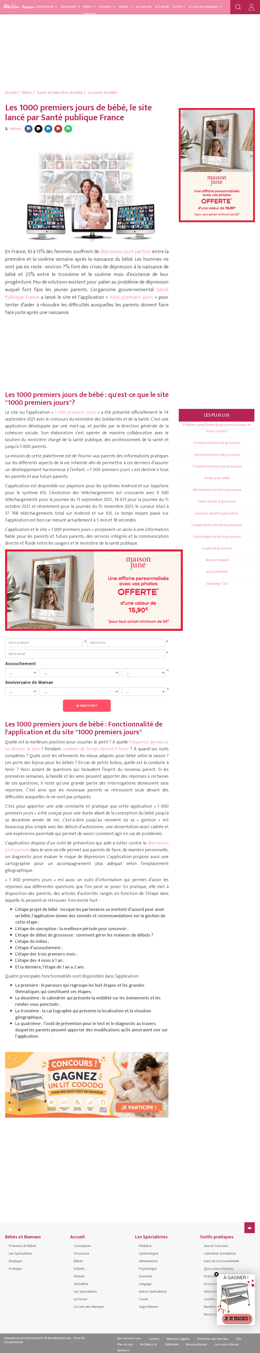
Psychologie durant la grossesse (217, 537)
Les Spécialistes (20, 1253)
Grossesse (69, 6)
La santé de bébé (102, 92)
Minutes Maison (196, 1344)
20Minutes (171, 1344)
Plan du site (125, 1344)
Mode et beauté (217, 560)
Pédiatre (145, 1246)
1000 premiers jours (131, 297)
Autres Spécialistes (153, 1291)
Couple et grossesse (217, 548)
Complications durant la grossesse (216, 525)
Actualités (144, 6)
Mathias (15, 129)
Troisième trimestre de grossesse (217, 466)
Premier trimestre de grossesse (217, 443)
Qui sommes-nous (129, 1338)
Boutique (15, 1261)
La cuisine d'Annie (226, 1344)
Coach (143, 1299)
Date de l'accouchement (221, 1261)
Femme (124, 6)
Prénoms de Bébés (22, 1246)
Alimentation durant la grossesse (217, 490)
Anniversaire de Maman (29, 682)
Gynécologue (148, 1253)
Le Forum (162, 6)
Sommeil (145, 1276)
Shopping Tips (217, 583)
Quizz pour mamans (219, 1269)
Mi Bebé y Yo (148, 1344)
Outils (177, 6)
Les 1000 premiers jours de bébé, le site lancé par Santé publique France (78, 112)
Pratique (15, 1269)
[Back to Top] (249, 1227)
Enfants (105, 6)
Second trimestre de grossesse (217, 455)
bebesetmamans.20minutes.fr (23, 1338)
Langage (145, 1284)
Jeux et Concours (216, 1246)
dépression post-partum (125, 251)
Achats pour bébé (217, 478)
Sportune (123, 1350)
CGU (238, 1338)
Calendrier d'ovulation (220, 1253)
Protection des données (212, 1338)
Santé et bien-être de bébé (60, 92)
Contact (154, 1338)
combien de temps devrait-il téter (95, 749)
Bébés (88, 6)
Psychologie (148, 1269)
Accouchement (20, 663)
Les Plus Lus (216, 415)
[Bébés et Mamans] (23, 6)
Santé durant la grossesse (217, 501)
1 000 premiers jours (75, 412)
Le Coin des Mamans (204, 6)
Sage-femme (148, 1307)
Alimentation (148, 1261)
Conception (45, 6)
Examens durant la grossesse (217, 513)
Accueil (11, 92)
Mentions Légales (178, 1338)
